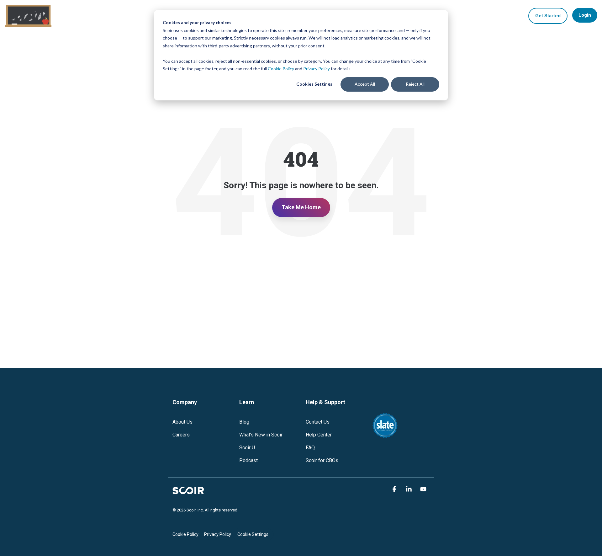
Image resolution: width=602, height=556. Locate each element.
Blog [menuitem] (244, 422)
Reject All (415, 84)
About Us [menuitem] (182, 422)
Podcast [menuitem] (248, 460)
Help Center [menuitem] (319, 435)
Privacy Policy (316, 68)
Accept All (365, 84)
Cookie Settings (252, 534)
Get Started (548, 16)
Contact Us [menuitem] (318, 422)
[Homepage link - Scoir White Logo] (188, 489)
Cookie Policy (281, 68)
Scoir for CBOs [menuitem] (322, 460)
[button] (395, 489)
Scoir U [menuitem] (247, 448)
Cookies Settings (314, 84)
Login (584, 15)
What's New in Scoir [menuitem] (261, 435)
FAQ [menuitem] (310, 448)
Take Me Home (301, 207)
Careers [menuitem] (181, 435)
